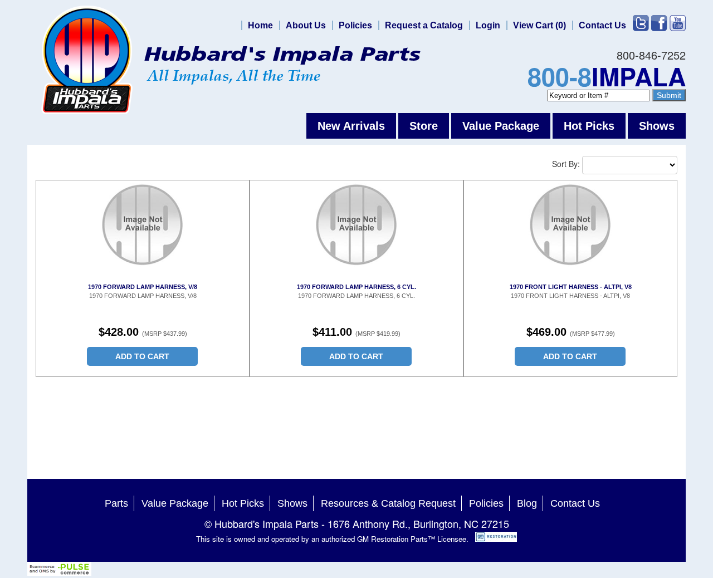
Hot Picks (589, 126)
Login (488, 25)
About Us (306, 25)
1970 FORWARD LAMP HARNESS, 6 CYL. (356, 286)
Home (260, 25)
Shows (657, 126)
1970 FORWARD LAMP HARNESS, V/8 (142, 286)
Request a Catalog (424, 25)
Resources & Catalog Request (388, 503)
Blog (527, 503)
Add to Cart (142, 356)
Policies (355, 25)
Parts (116, 503)
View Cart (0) (539, 25)
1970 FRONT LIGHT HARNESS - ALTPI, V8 (571, 286)
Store (423, 126)
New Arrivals (351, 126)
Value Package (500, 126)
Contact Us (602, 25)
